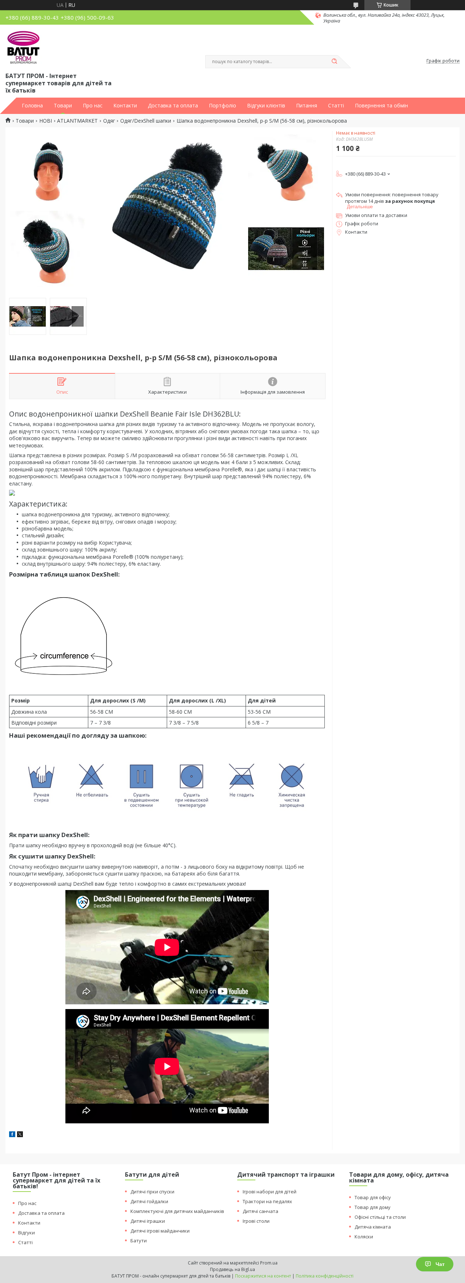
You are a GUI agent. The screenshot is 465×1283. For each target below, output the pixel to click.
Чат (440, 1264)
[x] (20, 1135)
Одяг (109, 121)
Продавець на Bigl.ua (232, 1269)
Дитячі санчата (260, 1211)
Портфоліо (222, 105)
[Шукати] (334, 61)
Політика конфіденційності (324, 1276)
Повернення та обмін (381, 105)
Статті (336, 105)
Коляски (364, 1236)
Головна (32, 105)
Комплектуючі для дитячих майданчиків (177, 1211)
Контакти (125, 105)
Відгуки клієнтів (266, 105)
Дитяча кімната (373, 1226)
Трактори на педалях (267, 1201)
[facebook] (12, 1135)
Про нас (92, 105)
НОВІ (45, 121)
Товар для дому (373, 1207)
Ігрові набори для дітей (269, 1191)
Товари (63, 105)
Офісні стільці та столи (380, 1217)
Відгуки (26, 1232)
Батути (138, 1240)
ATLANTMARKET (77, 121)
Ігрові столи (256, 1221)
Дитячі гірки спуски (152, 1191)
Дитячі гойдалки (149, 1201)
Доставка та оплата (173, 105)
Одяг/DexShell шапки (145, 121)
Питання (306, 105)
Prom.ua (269, 1263)
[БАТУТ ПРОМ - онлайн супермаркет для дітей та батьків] (23, 47)
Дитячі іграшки (147, 1221)
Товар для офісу (373, 1197)
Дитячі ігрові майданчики (160, 1230)
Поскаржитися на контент (263, 1276)
